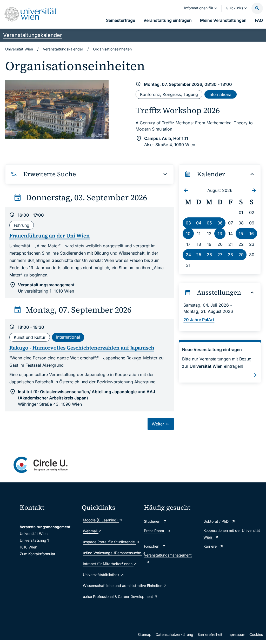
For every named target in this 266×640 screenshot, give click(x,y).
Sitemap (144, 634)
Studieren (152, 521)
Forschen (152, 546)
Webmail (90, 531)
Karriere (210, 546)
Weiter (158, 423)
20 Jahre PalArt (198, 319)
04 (198, 222)
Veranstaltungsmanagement (168, 555)
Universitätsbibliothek (102, 574)
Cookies (256, 634)
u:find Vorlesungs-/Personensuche (111, 553)
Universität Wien (19, 49)
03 (188, 222)
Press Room (154, 530)
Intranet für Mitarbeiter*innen (108, 563)
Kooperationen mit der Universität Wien (231, 533)
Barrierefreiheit (209, 634)
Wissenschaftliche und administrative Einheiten (111, 585)
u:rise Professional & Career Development (111, 596)
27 (219, 254)
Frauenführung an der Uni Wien (49, 235)
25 (198, 254)
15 (241, 233)
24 (188, 254)
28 (230, 254)
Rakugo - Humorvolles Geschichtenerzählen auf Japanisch (81, 347)
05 (209, 222)
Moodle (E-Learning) (101, 520)
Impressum (236, 634)
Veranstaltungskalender (32, 35)
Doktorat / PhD (216, 521)
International (220, 94)
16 (251, 233)
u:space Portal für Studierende (109, 542)
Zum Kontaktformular (37, 554)
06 (220, 222)
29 (241, 254)
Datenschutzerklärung (174, 634)
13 (220, 233)
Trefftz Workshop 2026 (178, 110)
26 (209, 254)
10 (188, 233)
